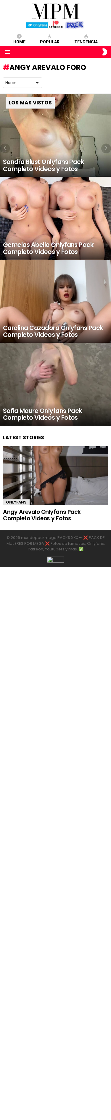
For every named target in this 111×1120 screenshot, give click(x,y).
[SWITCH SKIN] (104, 52)
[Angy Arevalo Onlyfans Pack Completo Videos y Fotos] (55, 475)
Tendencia (86, 42)
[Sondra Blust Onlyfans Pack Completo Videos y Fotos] (55, 135)
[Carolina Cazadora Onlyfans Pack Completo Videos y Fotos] (55, 301)
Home (19, 42)
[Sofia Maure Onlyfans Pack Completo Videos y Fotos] (55, 384)
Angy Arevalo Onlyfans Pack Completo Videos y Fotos (42, 515)
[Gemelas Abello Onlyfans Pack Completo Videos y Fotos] (55, 218)
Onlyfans (16, 502)
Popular (49, 42)
